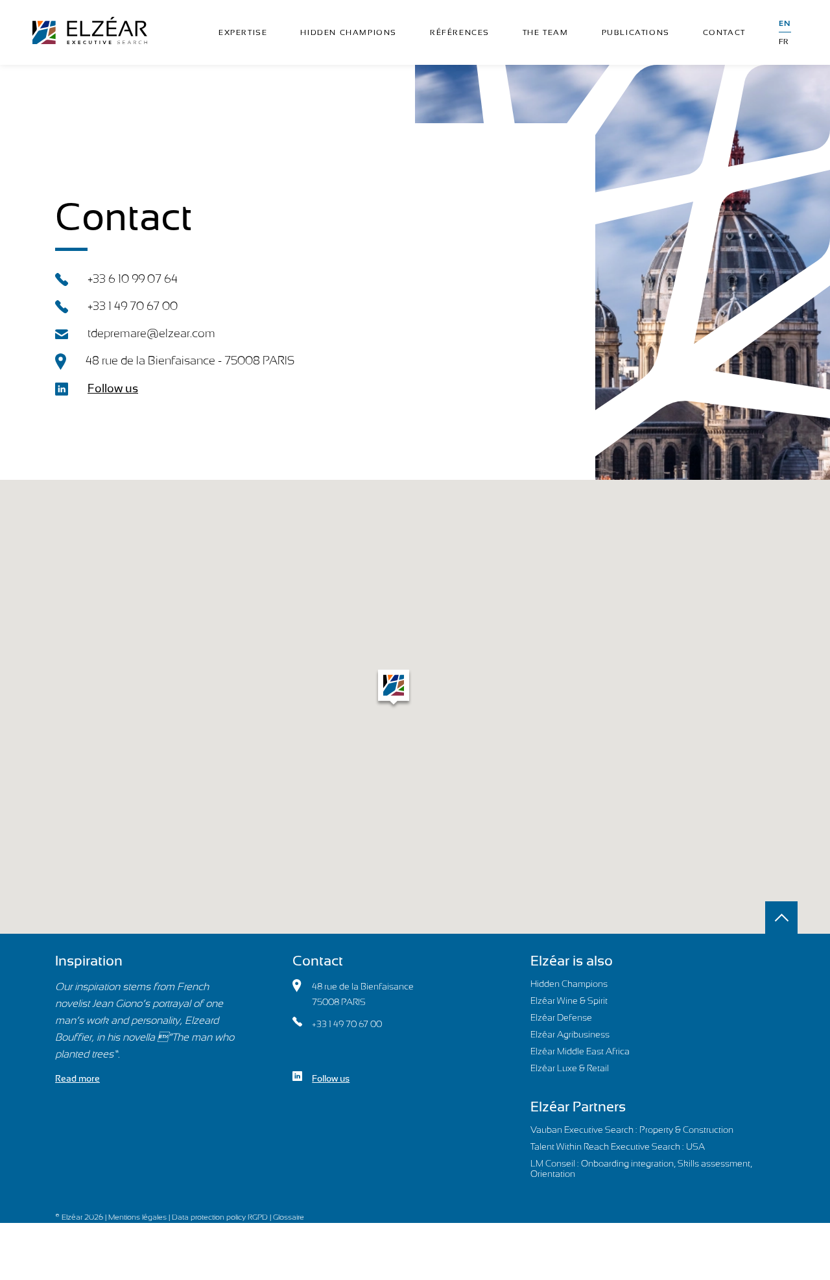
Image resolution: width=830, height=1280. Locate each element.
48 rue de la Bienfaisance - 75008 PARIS (190, 360)
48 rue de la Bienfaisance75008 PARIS (363, 994)
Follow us (113, 388)
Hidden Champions (569, 983)
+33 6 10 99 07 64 (133, 278)
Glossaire (288, 1217)
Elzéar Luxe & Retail (569, 1068)
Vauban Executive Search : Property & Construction (631, 1129)
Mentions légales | (140, 1217)
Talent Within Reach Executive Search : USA (617, 1146)
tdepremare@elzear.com (151, 333)
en (785, 23)
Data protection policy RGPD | (222, 1217)
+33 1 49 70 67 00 (133, 306)
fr (783, 41)
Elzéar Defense (561, 1017)
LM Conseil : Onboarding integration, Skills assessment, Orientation (641, 1168)
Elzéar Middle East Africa (580, 1051)
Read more (77, 1078)
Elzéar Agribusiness (570, 1034)
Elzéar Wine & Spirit (569, 1000)
